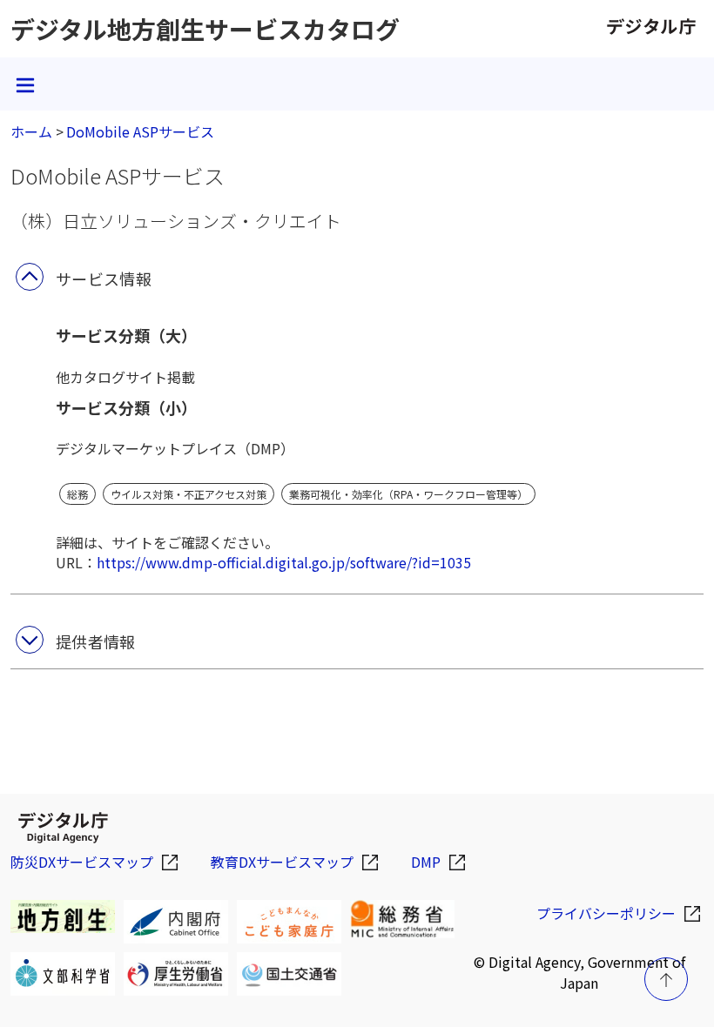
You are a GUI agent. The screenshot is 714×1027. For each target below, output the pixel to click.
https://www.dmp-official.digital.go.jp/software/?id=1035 (284, 562)
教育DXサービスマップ (282, 861)
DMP (426, 861)
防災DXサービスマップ (81, 861)
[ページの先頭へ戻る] (666, 979)
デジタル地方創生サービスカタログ (205, 28)
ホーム (31, 131)
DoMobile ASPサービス (140, 131)
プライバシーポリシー (606, 913)
